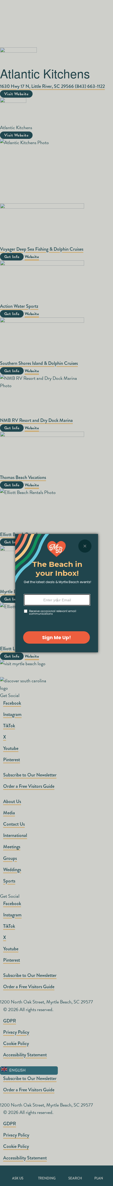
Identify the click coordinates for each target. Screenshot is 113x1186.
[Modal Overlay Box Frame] (56, 593)
